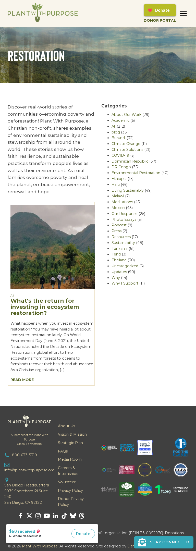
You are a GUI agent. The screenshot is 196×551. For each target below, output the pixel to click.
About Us (66, 426)
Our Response (125, 213)
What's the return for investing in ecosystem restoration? (44, 306)
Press (116, 231)
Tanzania (120, 248)
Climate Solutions (127, 149)
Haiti (116, 184)
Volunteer (67, 482)
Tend (116, 254)
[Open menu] (183, 13)
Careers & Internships (68, 471)
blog (116, 132)
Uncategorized (125, 266)
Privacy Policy (70, 490)
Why (116, 277)
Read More (22, 379)
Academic (120, 120)
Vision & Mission (72, 434)
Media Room (70, 459)
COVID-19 (120, 155)
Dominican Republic (130, 161)
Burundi (119, 138)
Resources (121, 237)
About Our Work (126, 114)
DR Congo (121, 167)
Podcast (119, 225)
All (12, 295)
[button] (163, 542)
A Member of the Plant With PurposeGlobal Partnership (29, 439)
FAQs (63, 451)
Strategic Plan (70, 442)
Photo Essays (124, 219)
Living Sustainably (128, 190)
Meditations (122, 202)
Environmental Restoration (136, 172)
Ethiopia (119, 178)
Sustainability (123, 242)
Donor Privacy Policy (71, 501)
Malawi (118, 196)
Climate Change (126, 143)
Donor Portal (160, 20)
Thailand (119, 260)
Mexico (118, 207)
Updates (119, 272)
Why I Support (125, 283)
